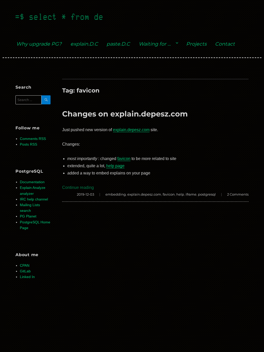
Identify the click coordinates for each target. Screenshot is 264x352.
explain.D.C (84, 44)
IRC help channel (34, 199)
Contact (225, 44)
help (180, 194)
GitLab (25, 271)
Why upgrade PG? (39, 44)
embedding (115, 194)
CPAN (24, 265)
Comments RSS (33, 139)
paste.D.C (118, 44)
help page (115, 166)
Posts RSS (28, 144)
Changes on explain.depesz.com (125, 113)
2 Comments (238, 194)
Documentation (32, 182)
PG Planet (28, 216)
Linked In (27, 277)
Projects (196, 44)
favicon (123, 158)
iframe (191, 194)
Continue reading (78, 187)
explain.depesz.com (131, 130)
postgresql (207, 194)
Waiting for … (155, 44)
